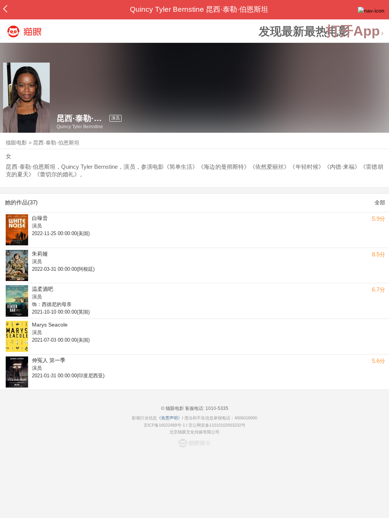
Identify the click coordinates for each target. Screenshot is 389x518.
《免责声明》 (169, 418)
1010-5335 (216, 408)
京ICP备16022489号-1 (164, 425)
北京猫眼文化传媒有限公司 (194, 432)
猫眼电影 (16, 143)
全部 (380, 202)
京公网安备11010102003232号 (216, 425)
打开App (353, 31)
